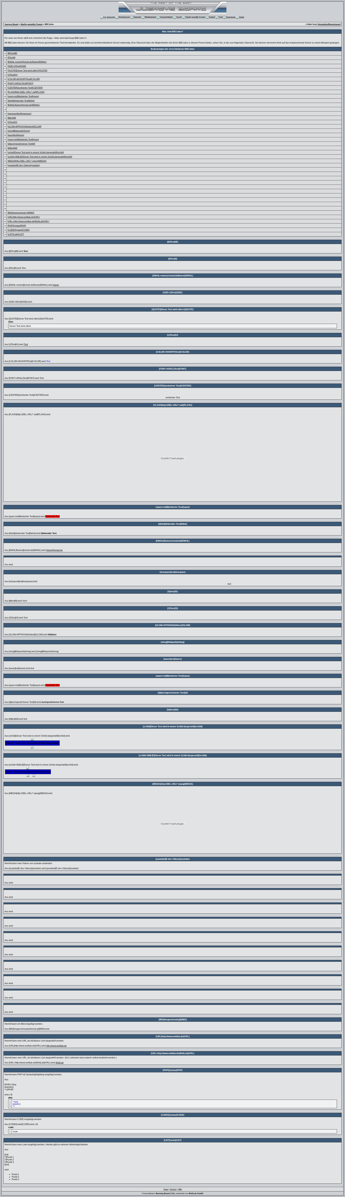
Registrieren (334, 24)
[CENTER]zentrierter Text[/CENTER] (25, 88)
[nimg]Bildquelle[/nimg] (19, 131)
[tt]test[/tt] (12, 118)
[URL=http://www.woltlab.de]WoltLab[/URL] (28, 221)
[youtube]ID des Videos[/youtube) (24, 165)
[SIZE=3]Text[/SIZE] (17, 66)
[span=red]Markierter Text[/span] (23, 96)
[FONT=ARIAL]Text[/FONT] (20, 83)
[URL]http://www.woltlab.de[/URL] (24, 217)
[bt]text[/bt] (12, 148)
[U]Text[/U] (12, 75)
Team (165, 1189)
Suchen (173, 1189)
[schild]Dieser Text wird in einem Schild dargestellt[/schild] (36, 152)
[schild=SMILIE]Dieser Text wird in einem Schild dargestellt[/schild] (40, 157)
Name (56, 285)
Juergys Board (11, 24)
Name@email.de (54, 550)
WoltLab (60, 1062)
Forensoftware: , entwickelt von (172, 1193)
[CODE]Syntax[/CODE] (18, 230)
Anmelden (323, 24)
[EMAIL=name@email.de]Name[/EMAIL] (27, 62)
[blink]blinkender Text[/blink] (21, 100)
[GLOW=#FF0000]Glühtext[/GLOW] (24, 126)
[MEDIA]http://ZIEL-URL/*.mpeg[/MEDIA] (27, 161)
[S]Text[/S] (12, 122)
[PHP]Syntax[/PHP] (17, 225)
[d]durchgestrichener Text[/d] (21, 144)
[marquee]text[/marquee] (19, 113)
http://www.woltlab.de (56, 1046)
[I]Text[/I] (11, 57)
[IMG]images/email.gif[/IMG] (21, 213)
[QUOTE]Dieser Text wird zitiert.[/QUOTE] (27, 70)
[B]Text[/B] (12, 53)
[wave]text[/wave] (16, 135)
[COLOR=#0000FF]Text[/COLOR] (24, 79)
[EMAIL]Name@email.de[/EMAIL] (24, 105)
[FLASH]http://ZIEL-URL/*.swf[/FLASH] (26, 92)
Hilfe (180, 1189)
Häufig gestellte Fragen (31, 24)
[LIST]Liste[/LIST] (16, 234)
